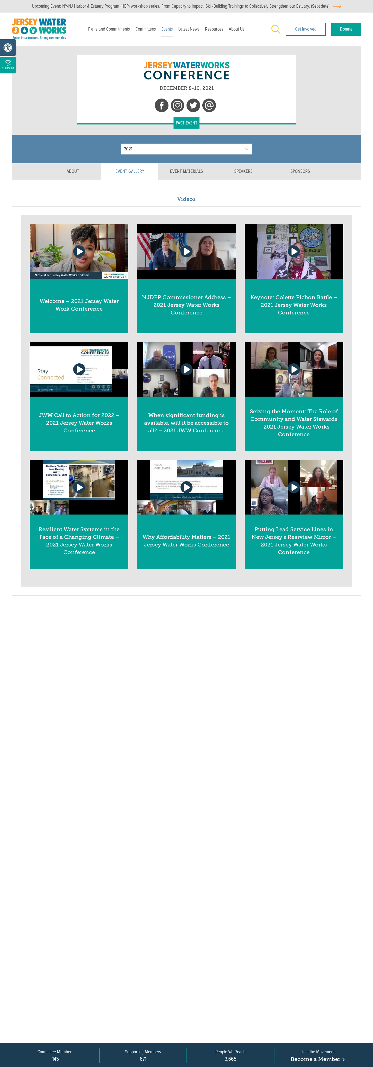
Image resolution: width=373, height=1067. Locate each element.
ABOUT (73, 171)
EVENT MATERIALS (186, 171)
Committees (145, 29)
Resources (214, 29)
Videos (186, 199)
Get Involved (305, 29)
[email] (209, 106)
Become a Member (315, 1059)
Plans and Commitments (109, 29)
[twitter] (193, 106)
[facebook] (161, 106)
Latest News (189, 29)
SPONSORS (300, 171)
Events (167, 29)
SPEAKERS (243, 171)
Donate (346, 29)
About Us (237, 29)
